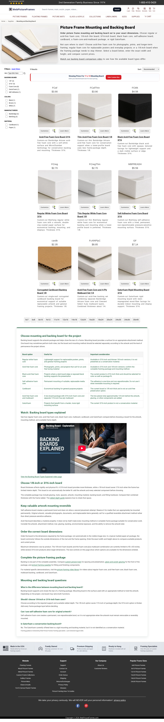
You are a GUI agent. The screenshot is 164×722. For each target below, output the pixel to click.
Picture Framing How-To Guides (63, 691)
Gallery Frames (25, 678)
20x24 (109, 320)
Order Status (63, 675)
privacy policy (120, 700)
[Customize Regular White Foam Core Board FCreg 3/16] (54, 203)
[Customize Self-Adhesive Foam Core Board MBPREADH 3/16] (135, 203)
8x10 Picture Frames (138, 669)
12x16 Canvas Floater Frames (25, 688)
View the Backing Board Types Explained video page (41, 477)
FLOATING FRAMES (40, 17)
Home (3, 21)
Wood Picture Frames (25, 669)
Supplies (11, 21)
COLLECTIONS (95, 17)
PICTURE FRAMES (20, 17)
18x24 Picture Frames (138, 678)
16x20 (92, 320)
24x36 (127, 320)
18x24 (100, 320)
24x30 (118, 320)
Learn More (64, 131)
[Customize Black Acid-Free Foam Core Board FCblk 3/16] (135, 127)
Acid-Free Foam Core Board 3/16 (54, 137)
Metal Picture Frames (25, 672)
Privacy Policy (63, 685)
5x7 (27, 320)
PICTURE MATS (58, 17)
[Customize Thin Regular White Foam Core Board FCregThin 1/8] (95, 203)
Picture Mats (25, 681)
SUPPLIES (136, 17)
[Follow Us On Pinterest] (86, 706)
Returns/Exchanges (63, 681)
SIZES (124, 17)
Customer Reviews (100, 669)
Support (63, 665)
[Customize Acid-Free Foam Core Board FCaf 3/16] (54, 127)
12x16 (65, 320)
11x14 (56, 320)
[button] (128, 9)
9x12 (48, 320)
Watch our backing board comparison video (81, 59)
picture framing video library (68, 570)
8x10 (40, 320)
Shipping (63, 678)
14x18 (74, 320)
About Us (101, 665)
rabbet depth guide (57, 498)
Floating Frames (25, 665)
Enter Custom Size (113, 77)
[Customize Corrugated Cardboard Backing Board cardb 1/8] (54, 279)
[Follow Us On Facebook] (78, 706)
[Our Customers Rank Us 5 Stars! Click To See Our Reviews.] (16, 3)
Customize (45, 131)
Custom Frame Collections (25, 675)
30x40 (136, 320)
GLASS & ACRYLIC (77, 17)
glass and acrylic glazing (115, 562)
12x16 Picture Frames (138, 672)
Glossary (63, 688)
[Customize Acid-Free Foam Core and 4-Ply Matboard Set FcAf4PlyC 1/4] (95, 279)
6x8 (33, 320)
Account (63, 672)
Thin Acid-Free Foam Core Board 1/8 (94, 137)
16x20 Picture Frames (138, 675)
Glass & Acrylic (25, 685)
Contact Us (63, 669)
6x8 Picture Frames (138, 665)
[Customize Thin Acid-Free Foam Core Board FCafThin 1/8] (95, 127)
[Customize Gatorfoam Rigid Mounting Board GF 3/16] (135, 279)
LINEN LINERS (111, 17)
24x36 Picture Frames (138, 681)
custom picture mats (73, 562)
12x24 (83, 320)
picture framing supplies (41, 565)
